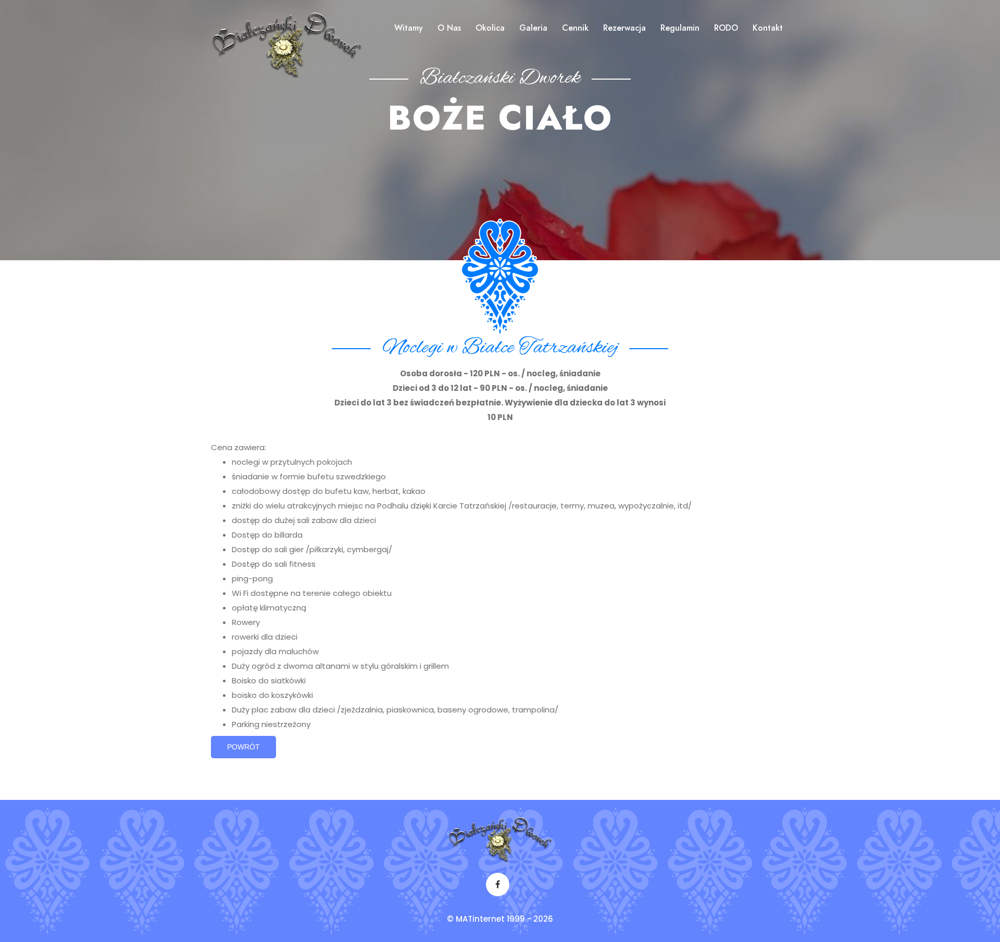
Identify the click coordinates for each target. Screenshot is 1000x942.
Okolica (490, 28)
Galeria (533, 28)
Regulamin (679, 28)
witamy (408, 28)
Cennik (575, 28)
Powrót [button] (243, 747)
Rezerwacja (624, 28)
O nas (449, 28)
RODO (726, 28)
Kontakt (768, 28)
